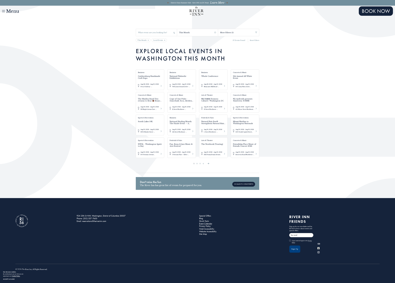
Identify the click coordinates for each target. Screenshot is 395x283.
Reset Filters (254, 40)
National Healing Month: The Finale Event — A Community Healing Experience (181, 122)
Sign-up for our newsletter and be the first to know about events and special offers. (300, 228)
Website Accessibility (208, 231)
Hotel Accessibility (206, 229)
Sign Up (294, 249)
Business (141, 72)
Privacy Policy (205, 226)
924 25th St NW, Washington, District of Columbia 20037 (101, 216)
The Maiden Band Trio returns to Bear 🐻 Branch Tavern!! (149, 100)
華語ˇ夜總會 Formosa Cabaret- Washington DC (212, 100)
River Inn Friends (299, 219)
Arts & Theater (207, 95)
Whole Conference (209, 76)
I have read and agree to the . (302, 241)
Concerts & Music (240, 72)
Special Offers (205, 216)
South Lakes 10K (145, 122)
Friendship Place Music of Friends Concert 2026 (244, 145)
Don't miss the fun (150, 182)
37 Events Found (239, 40)
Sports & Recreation (145, 118)
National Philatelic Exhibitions (178, 77)
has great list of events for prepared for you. (171, 185)
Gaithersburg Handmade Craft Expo (149, 77)
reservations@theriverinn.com (94, 221)
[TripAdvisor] (318, 244)
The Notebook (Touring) (212, 144)
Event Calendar (205, 223)
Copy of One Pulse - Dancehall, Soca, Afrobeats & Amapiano (181, 100)
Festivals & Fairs (207, 118)
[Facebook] (318, 248)
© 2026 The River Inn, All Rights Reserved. (31, 269)
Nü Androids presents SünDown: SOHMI (242, 100)
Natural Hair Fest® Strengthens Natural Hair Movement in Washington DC (213, 122)
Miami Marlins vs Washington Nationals (243, 122)
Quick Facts (204, 221)
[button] (243, 184)
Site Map (203, 234)
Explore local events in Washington (180, 54)
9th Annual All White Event (242, 77)
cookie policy (16, 276)
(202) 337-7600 (90, 218)
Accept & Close (9, 279)
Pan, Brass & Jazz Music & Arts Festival (181, 145)
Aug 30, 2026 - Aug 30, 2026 (150, 129)
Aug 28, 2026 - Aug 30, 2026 (150, 84)
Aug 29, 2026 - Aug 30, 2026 (245, 84)
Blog (201, 218)
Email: (79, 221)
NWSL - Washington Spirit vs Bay (150, 145)
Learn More (217, 2)
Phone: (79, 218)
